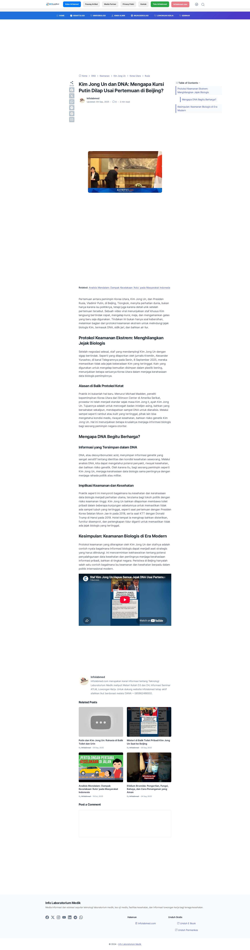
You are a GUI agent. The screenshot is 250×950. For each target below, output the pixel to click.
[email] (71, 119)
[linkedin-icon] (69, 917)
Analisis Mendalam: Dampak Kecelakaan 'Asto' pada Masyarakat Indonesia (129, 287)
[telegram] (71, 107)
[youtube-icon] (64, 917)
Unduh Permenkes (187, 930)
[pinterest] (71, 113)
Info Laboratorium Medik (129, 944)
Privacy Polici (128, 4)
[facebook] (71, 90)
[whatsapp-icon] (81, 917)
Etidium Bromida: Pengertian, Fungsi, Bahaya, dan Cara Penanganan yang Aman (147, 789)
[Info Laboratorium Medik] (52, 4)
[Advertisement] (125, 48)
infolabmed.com (180, 4)
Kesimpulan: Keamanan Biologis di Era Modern (197, 108)
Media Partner (110, 4)
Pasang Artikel (91, 4)
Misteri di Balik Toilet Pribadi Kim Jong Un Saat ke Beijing (148, 742)
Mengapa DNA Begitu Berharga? (199, 99)
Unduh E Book (187, 923)
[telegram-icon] (75, 917)
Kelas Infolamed (72, 4)
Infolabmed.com (146, 923)
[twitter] (71, 95)
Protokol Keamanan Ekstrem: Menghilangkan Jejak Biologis (193, 90)
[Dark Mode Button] (196, 4)
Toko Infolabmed (160, 4)
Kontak (143, 4)
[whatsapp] (71, 101)
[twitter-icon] (53, 917)
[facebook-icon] (47, 917)
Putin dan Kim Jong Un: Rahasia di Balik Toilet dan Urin (101, 742)
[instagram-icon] (58, 917)
